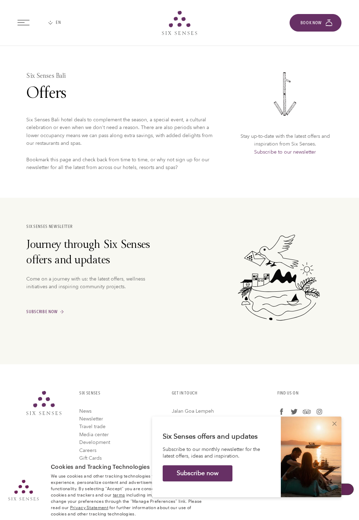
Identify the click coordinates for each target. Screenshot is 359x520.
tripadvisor (307, 411)
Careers (87, 450)
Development (94, 442)
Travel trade (92, 426)
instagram (319, 411)
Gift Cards (90, 458)
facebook (281, 411)
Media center (94, 434)
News (85, 411)
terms (119, 494)
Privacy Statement (89, 507)
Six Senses (43, 403)
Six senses (179, 23)
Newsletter (91, 419)
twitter (294, 411)
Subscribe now (42, 312)
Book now (311, 23)
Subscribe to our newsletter (285, 152)
